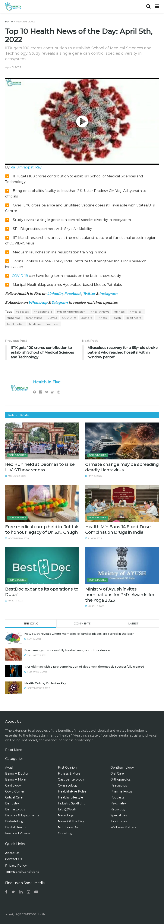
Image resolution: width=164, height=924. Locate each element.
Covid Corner (14, 791)
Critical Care (14, 797)
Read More (13, 750)
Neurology (66, 815)
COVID (52, 317)
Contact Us (13, 859)
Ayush (9, 767)
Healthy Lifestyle (70, 797)
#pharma (14, 317)
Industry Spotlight (71, 803)
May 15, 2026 (94, 476)
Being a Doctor (16, 773)
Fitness (102, 317)
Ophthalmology (122, 767)
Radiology (117, 809)
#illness (119, 311)
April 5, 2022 (13, 67)
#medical (136, 311)
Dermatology (15, 809)
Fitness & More (69, 773)
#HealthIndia (43, 311)
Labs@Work (67, 809)
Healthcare (133, 317)
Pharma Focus (121, 791)
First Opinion (67, 767)
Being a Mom (15, 779)
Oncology (65, 833)
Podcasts (117, 797)
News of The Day (71, 821)
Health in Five (47, 382)
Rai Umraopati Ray (26, 167)
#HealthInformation (71, 311)
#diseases (22, 311)
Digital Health (15, 827)
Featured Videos (25, 21)
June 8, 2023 (94, 538)
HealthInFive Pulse (72, 791)
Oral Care (117, 773)
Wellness (53, 324)
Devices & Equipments (22, 815)
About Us (12, 853)
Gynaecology (68, 785)
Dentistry (12, 803)
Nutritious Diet (69, 827)
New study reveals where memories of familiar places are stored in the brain (79, 633)
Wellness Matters (123, 827)
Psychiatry (118, 803)
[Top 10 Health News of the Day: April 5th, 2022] (82, 121)
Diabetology (14, 821)
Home (9, 21)
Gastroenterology (71, 779)
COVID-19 (20, 276)
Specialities (118, 815)
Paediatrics (118, 785)
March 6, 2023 (95, 606)
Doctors (86, 317)
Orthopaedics (120, 779)
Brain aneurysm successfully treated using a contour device (67, 650)
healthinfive (15, 324)
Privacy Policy (16, 865)
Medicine (35, 324)
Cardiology (13, 785)
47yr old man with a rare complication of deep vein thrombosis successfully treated (84, 666)
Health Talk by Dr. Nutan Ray (45, 683)
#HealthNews (100, 311)
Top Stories (17, 455)
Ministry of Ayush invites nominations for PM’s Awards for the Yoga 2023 (119, 594)
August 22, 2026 (16, 476)
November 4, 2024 (18, 538)
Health (116, 317)
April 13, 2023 (15, 600)
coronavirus (34, 317)
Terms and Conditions (22, 872)
